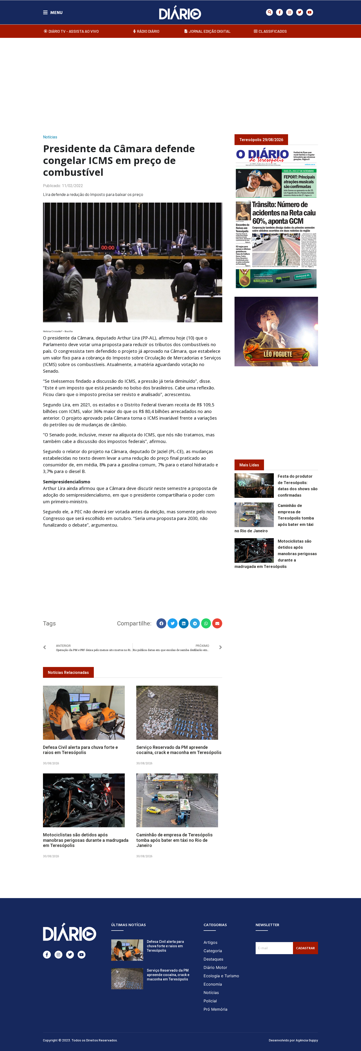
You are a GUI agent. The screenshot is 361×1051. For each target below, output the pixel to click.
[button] (269, 12)
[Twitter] (299, 12)
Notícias (50, 137)
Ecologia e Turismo (221, 975)
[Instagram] (289, 12)
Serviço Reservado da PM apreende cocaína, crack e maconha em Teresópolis (179, 750)
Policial (210, 1000)
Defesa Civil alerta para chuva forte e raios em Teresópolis (80, 750)
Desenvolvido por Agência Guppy (293, 1040)
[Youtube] (309, 12)
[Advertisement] (180, 81)
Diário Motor (215, 967)
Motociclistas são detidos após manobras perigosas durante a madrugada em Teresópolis (85, 840)
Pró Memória (215, 1009)
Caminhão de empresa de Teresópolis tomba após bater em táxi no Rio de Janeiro (174, 840)
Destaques (213, 959)
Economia (213, 984)
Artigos (210, 942)
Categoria (213, 950)
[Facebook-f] (279, 12)
